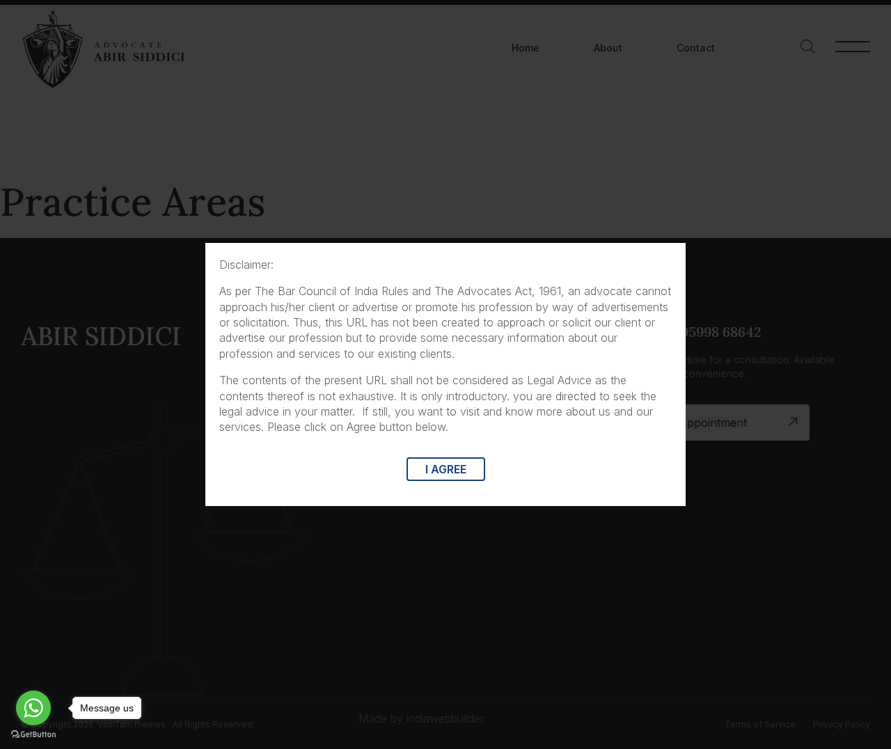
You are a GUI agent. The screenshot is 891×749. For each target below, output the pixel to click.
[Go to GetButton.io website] (33, 734)
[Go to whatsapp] (33, 708)
